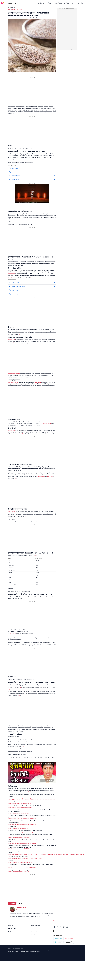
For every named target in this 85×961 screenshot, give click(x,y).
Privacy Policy (34, 931)
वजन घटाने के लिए (11, 339)
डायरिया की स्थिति (11, 511)
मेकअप (73, 3)
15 (19, 695)
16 (23, 746)
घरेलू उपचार (50, 3)
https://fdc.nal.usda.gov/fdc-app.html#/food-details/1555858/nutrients (25, 858)
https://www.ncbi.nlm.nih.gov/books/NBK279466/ (20, 832)
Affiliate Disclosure (35, 928)
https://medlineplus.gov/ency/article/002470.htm (20, 862)
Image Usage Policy (35, 925)
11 (28, 513)
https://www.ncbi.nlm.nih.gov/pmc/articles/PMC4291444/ (22, 803)
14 (9, 689)
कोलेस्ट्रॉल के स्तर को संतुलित (14, 373)
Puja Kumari (21, 17)
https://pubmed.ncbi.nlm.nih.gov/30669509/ (19, 837)
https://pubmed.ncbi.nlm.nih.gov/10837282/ (18, 813)
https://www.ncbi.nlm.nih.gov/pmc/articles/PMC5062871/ (22, 818)
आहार (78, 3)
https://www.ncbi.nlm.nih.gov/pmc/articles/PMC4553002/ (22, 843)
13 (35, 555)
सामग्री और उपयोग (42, 3)
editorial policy (28, 792)
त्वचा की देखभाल (58, 3)
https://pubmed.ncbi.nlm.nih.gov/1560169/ (18, 871)
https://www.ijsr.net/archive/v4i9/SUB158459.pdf (20, 807)
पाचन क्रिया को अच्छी (30, 331)
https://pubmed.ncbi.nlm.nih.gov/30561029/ (18, 848)
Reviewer (12, 903)
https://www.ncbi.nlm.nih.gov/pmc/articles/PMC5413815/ (22, 824)
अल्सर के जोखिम (50, 476)
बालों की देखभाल (66, 3)
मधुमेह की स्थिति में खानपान (13, 382)
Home (9, 9)
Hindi (13, 9)
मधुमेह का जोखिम (38, 382)
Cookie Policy (34, 938)
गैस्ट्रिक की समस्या (41, 476)
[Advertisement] (32, 88)
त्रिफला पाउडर (13, 633)
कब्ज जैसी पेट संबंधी (12, 277)
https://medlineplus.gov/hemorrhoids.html (18, 828)
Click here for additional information (32, 951)
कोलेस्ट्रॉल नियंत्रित (47, 423)
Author (20, 903)
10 (15, 478)
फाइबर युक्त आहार (11, 273)
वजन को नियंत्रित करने (12, 343)
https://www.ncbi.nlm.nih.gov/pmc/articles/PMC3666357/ (22, 867)
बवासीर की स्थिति (11, 430)
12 (25, 516)
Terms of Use (34, 935)
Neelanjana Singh (21, 907)
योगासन (82, 3)
